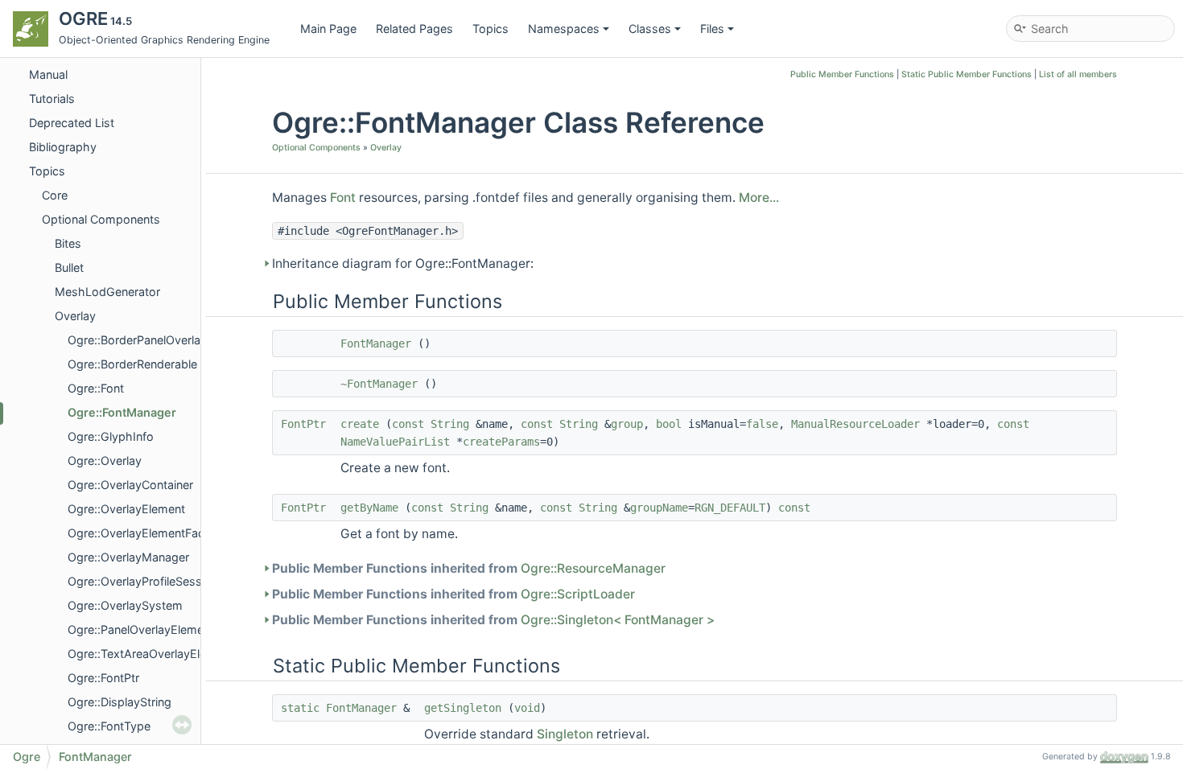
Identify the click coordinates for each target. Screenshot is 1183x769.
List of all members (1078, 74)
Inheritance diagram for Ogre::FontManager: (403, 263)
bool (669, 423)
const (408, 423)
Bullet (69, 267)
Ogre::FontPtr (103, 678)
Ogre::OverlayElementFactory (147, 533)
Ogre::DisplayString (119, 702)
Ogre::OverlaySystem (125, 605)
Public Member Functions (842, 74)
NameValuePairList (395, 441)
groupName (659, 507)
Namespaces (564, 28)
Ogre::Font (96, 388)
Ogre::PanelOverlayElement (141, 629)
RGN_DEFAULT (730, 507)
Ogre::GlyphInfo (111, 436)
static (300, 707)
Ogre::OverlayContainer (130, 484)
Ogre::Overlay (105, 460)
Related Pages (414, 28)
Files (712, 28)
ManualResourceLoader (855, 423)
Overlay (75, 316)
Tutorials (52, 98)
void (527, 707)
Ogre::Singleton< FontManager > (618, 619)
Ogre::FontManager (122, 412)
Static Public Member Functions (966, 74)
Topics (490, 28)
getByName (369, 507)
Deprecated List (71, 123)
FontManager (375, 343)
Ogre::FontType (109, 726)
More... (759, 197)
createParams (501, 441)
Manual (48, 74)
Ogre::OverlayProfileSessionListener (164, 581)
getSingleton (462, 707)
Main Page (328, 28)
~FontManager (379, 383)
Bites (68, 243)
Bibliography (63, 147)
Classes (650, 28)
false (762, 423)
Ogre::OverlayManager (128, 557)
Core (55, 195)
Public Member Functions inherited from (469, 568)
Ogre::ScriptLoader (578, 594)
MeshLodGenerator (107, 291)
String (450, 423)
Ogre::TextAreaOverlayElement (150, 653)
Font (343, 197)
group (627, 423)
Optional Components (101, 219)
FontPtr (303, 423)
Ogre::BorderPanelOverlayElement (159, 340)
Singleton (565, 734)
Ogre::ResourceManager (593, 568)
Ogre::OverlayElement (126, 509)
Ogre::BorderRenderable (132, 364)
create (359, 423)
